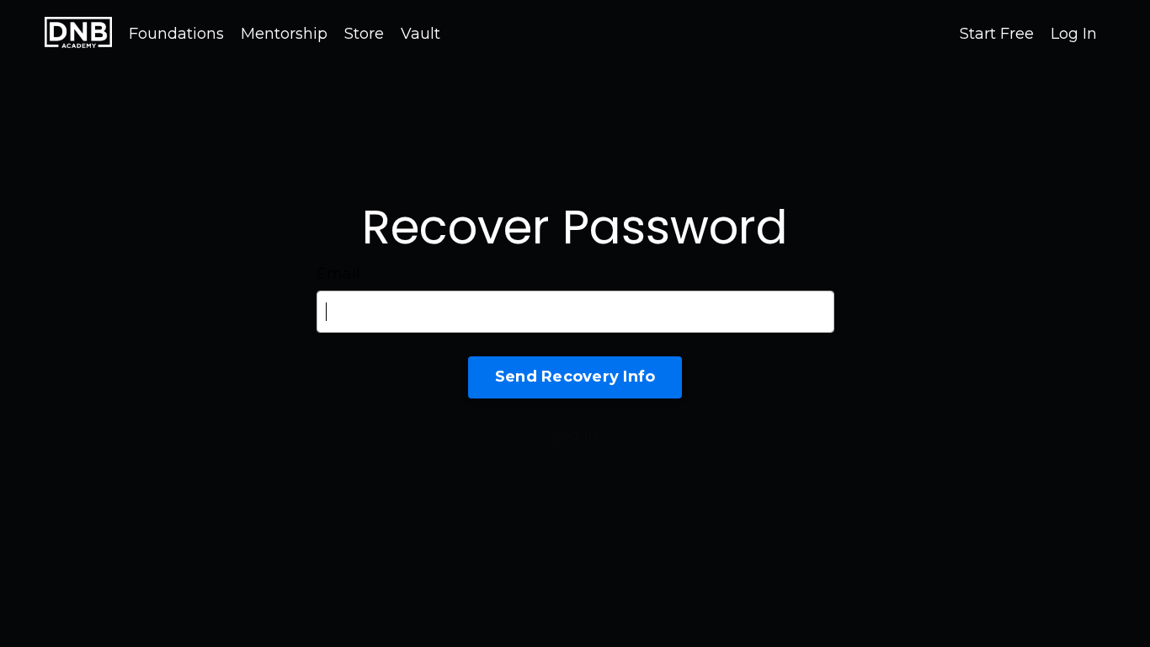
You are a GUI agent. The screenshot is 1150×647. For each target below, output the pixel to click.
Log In (1074, 33)
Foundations (176, 33)
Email (338, 274)
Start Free (997, 33)
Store (364, 33)
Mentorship (284, 33)
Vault (420, 33)
